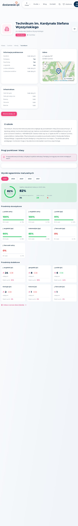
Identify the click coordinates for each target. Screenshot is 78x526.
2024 (13, 179)
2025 (5, 179)
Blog (45, 4)
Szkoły (16, 45)
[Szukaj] (59, 4)
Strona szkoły (8, 114)
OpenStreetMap (63, 80)
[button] (58, 71)
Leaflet (55, 80)
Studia (35, 4)
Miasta (3, 45)
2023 (21, 179)
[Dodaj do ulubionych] (74, 29)
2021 (37, 179)
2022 (29, 179)
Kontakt (53, 4)
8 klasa (27, 4)
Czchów (9, 45)
